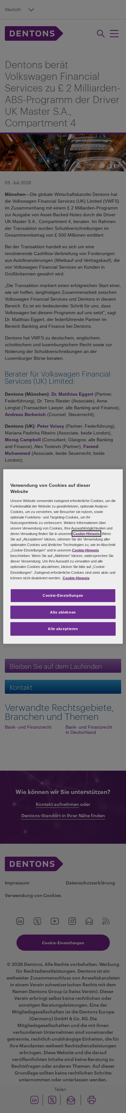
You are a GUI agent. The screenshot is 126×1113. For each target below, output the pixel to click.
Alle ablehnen (63, 612)
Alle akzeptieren (63, 629)
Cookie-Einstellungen (63, 595)
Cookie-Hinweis (86, 534)
